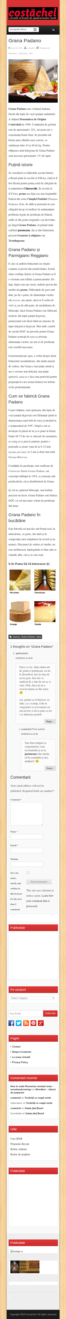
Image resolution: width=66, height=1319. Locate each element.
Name (14, 831)
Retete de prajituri (20, 1154)
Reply (49, 721)
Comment (16, 799)
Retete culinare (18, 1149)
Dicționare (23, 53)
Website (14, 859)
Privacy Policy (20, 1062)
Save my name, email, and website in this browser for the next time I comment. (16, 891)
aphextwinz (22, 653)
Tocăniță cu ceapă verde (38, 1097)
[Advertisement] (38, 956)
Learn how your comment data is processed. (40, 901)
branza (16, 637)
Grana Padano (28, 637)
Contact (16, 1046)
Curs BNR (16, 1138)
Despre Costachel (21, 1052)
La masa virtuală (21, 1057)
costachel (31, 47)
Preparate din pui (19, 1144)
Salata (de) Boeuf (34, 1108)
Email (14, 845)
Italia (39, 637)
